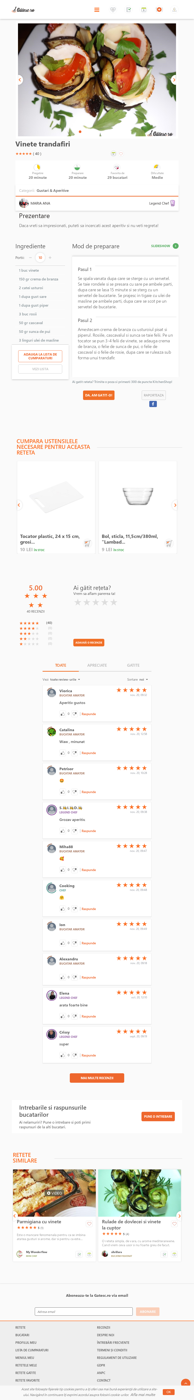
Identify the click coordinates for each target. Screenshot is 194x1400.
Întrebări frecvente (113, 1342)
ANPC (101, 1373)
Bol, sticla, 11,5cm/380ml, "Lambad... (130, 539)
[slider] (23, 153)
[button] (21, 80)
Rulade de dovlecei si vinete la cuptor (131, 1225)
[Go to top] (185, 1383)
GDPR (101, 1365)
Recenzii (103, 1327)
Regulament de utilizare (117, 1358)
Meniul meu (24, 1358)
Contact (103, 1380)
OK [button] (169, 1392)
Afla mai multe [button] (142, 1394)
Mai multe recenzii (97, 1078)
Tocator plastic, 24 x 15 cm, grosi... (50, 539)
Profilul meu (25, 1342)
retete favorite (27, 1380)
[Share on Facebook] (153, 404)
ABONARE (148, 1311)
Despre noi (105, 1335)
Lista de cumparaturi (31, 1350)
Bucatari (22, 1335)
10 (40, 257)
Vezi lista (40, 369)
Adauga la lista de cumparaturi (40, 356)
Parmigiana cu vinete (39, 1222)
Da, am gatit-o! (98, 395)
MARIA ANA (40, 203)
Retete (20, 1327)
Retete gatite (25, 1373)
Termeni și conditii (112, 1350)
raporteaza (154, 395)
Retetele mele (26, 1365)
